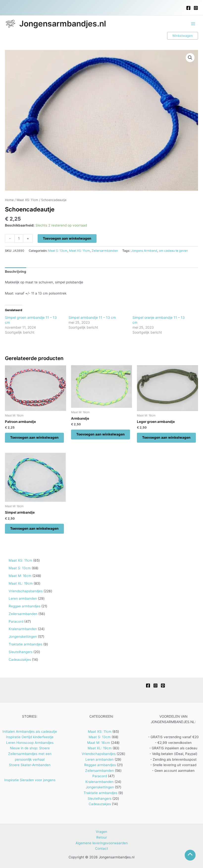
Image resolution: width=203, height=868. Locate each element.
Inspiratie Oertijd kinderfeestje (29, 737)
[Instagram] (196, 8)
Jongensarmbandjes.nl (62, 23)
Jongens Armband (144, 250)
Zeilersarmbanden (105, 250)
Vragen (101, 832)
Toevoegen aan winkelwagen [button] (34, 437)
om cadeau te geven (173, 250)
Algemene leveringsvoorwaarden (102, 843)
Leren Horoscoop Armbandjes (29, 743)
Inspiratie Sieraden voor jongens (29, 780)
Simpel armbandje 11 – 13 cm (92, 317)
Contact (101, 848)
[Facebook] (188, 8)
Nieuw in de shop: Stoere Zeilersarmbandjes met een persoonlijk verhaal (29, 753)
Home (9, 200)
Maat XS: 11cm (27, 200)
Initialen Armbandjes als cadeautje (29, 731)
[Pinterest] (163, 685)
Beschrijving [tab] (15, 272)
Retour (101, 837)
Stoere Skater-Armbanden (30, 765)
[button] (182, 36)
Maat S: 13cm (57, 250)
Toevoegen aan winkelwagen (67, 238)
